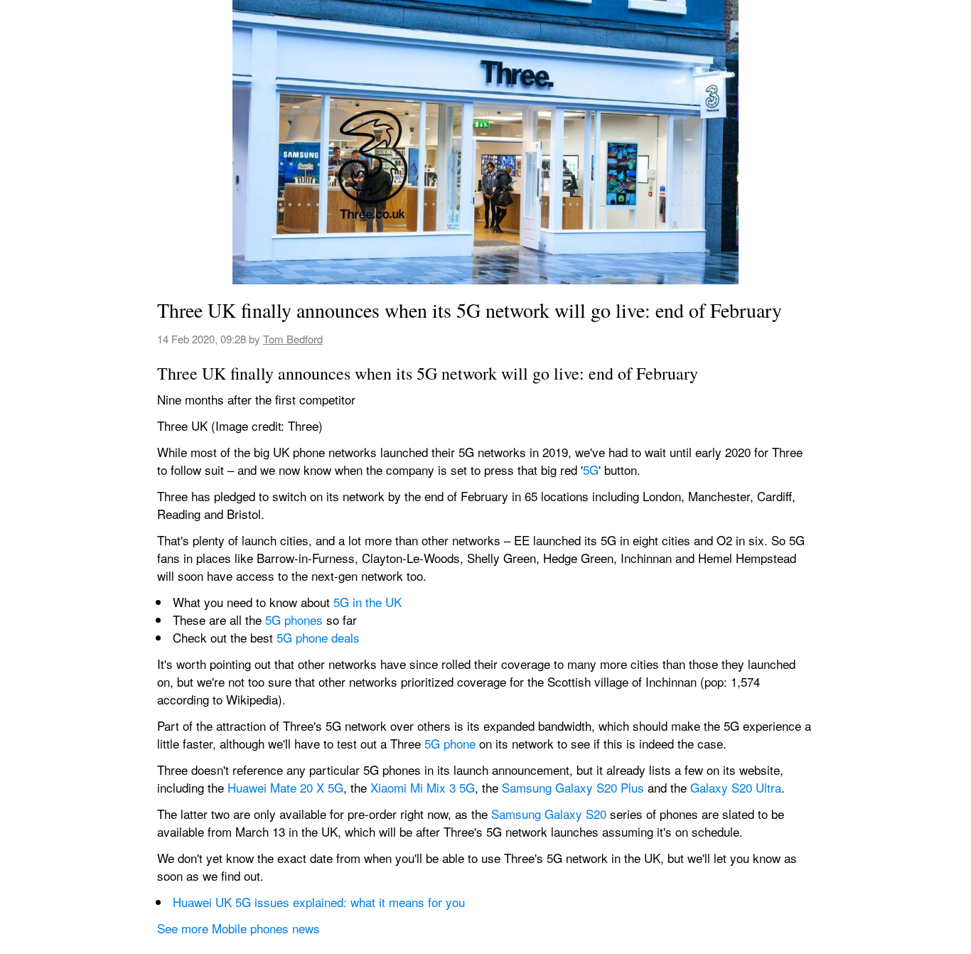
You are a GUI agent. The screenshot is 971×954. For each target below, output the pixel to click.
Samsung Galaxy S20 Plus (573, 787)
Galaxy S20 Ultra (735, 787)
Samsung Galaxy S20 (548, 813)
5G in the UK (367, 602)
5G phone (450, 743)
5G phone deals (318, 637)
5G (591, 469)
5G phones (294, 619)
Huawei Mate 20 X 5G (285, 787)
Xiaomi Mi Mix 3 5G (422, 787)
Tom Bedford (293, 338)
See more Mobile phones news (238, 928)
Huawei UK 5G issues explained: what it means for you (319, 902)
